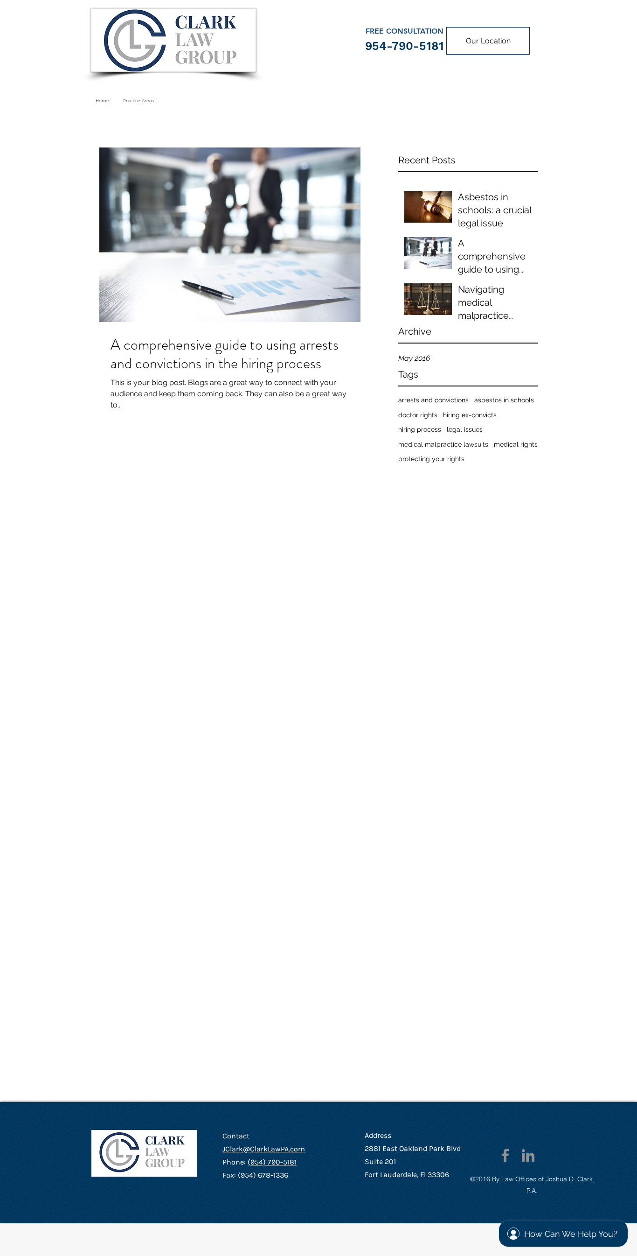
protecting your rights (431, 459)
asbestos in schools (504, 400)
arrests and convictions (433, 400)
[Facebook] (505, 1155)
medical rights (516, 444)
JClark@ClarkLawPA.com (263, 1148)
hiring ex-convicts (470, 415)
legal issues (465, 429)
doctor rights (417, 415)
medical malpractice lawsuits (443, 444)
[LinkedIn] (528, 1155)
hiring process (419, 429)
